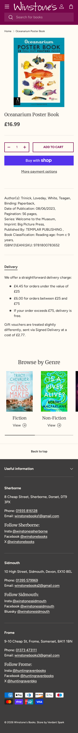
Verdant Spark (55, 722)
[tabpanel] (39, 306)
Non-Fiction (54, 418)
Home (7, 31)
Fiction (19, 418)
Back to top (39, 451)
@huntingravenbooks (29, 670)
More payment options (39, 171)
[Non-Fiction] (54, 391)
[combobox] (39, 17)
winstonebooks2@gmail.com (37, 585)
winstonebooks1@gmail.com (37, 516)
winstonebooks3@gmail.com (37, 655)
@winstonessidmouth (29, 601)
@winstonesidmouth (33, 611)
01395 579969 (27, 580)
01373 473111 (26, 650)
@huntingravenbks (22, 681)
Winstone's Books (25, 722)
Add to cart (53, 147)
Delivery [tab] (11, 267)
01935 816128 (26, 511)
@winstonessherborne (30, 531)
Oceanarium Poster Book (30, 31)
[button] (71, 6)
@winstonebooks (33, 536)
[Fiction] (19, 391)
